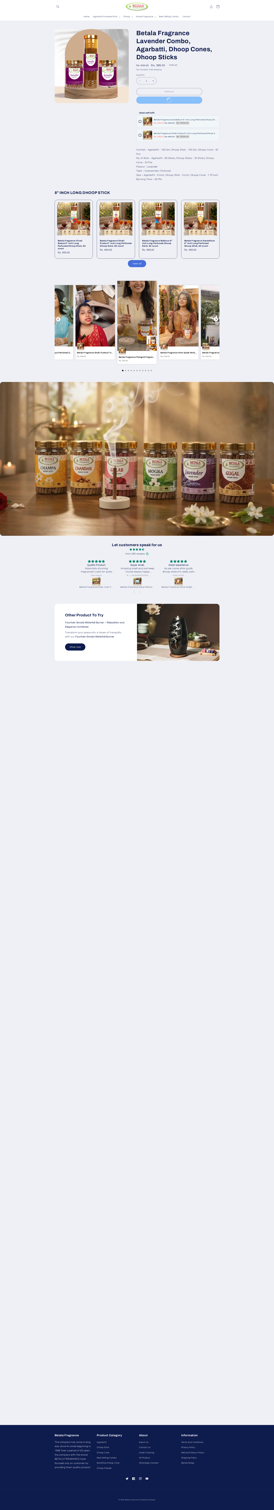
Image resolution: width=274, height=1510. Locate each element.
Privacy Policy (188, 1447)
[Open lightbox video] (137, 323)
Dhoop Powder (104, 1468)
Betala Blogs (187, 1463)
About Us (143, 1442)
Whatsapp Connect (149, 1463)
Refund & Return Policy (192, 1453)
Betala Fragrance (132, 1500)
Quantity (140, 75)
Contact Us (144, 1447)
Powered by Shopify (147, 1500)
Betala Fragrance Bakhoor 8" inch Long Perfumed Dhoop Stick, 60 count (157, 243)
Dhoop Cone (103, 1453)
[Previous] (58, 319)
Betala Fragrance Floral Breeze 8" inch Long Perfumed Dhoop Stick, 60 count (72, 245)
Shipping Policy (189, 1458)
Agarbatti (102, 1442)
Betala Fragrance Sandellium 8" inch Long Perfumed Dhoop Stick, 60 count (185, 120)
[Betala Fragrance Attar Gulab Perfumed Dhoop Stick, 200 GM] (96, 582)
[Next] (216, 319)
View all (137, 263)
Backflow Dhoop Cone (108, 1463)
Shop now (75, 647)
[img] (137, 549)
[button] (58, 6)
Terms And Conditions (192, 1442)
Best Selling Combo (106, 1458)
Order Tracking (146, 1453)
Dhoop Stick (103, 1447)
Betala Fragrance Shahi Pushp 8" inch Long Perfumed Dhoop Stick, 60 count (185, 133)
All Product (144, 1458)
